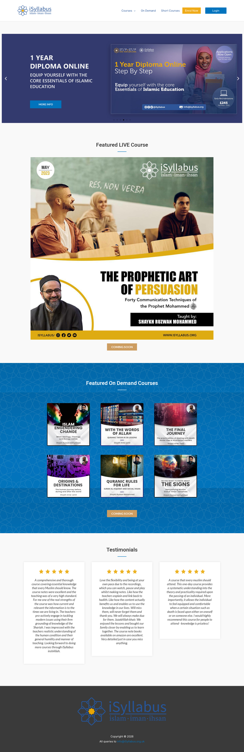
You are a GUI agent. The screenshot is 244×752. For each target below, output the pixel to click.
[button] (215, 10)
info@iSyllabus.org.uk (131, 741)
